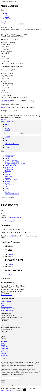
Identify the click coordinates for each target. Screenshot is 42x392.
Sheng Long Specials (11, 179)
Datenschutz (4, 352)
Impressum (4, 355)
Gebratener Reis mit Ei (12, 162)
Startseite (7, 137)
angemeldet (10, 236)
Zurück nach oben (6, 295)
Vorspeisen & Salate (11, 160)
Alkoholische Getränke (12, 144)
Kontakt (7, 18)
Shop (6, 140)
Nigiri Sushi (8, 176)
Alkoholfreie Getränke (12, 185)
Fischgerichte (9, 169)
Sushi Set (7, 174)
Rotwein (7, 192)
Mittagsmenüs (9, 156)
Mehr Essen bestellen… (8, 310)
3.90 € (3, 215)
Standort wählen (6, 101)
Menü (6, 15)
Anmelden (4, 22)
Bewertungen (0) (10, 221)
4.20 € (11, 274)
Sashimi (7, 178)
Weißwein (8, 190)
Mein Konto (4, 346)
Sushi (2, 303)
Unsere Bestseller (10, 155)
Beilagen (7, 181)
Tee (6, 187)
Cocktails (7, 188)
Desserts (7, 183)
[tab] (23, 221)
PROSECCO (9, 147)
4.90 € (11, 254)
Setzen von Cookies (7, 390)
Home (6, 13)
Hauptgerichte (9, 167)
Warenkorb (4, 348)
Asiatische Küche (6, 307)
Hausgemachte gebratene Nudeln (15, 164)
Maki (6, 172)
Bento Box (8, 171)
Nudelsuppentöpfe (10, 165)
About (7, 17)
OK (24, 390)
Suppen (7, 158)
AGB (2, 350)
